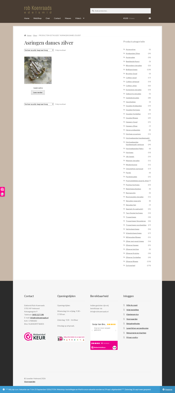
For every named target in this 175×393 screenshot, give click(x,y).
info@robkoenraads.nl (39, 317)
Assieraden (130, 57)
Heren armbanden (133, 130)
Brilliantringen (131, 70)
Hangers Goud (131, 122)
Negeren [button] (168, 389)
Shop (35, 35)
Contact (57, 18)
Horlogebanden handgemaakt (138, 138)
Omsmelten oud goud (134, 169)
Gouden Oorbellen (133, 114)
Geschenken (131, 102)
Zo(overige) (130, 265)
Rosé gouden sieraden (134, 197)
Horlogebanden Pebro (134, 149)
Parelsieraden (131, 177)
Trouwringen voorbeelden (136, 225)
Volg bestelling (132, 310)
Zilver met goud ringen (135, 241)
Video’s (78, 18)
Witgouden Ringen (133, 237)
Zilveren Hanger (132, 245)
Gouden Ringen (132, 118)
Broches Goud (131, 74)
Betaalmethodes (133, 323)
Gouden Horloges (133, 110)
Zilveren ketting (132, 249)
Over (48, 18)
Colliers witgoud (132, 82)
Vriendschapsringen (134, 233)
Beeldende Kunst (133, 61)
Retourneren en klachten (136, 333)
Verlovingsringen (132, 229)
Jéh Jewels (130, 157)
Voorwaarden (132, 319)
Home (26, 18)
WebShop (37, 18)
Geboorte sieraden (133, 94)
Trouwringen (131, 217)
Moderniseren (131, 165)
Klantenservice (132, 314)
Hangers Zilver (132, 126)
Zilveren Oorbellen (133, 257)
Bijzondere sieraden (134, 65)
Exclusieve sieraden (133, 90)
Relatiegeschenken (133, 189)
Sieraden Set (131, 205)
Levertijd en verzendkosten (137, 328)
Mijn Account (132, 305)
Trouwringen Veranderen (136, 221)
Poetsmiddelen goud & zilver (137, 181)
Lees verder (37, 92)
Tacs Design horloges (134, 213)
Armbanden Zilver (133, 53)
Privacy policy (132, 337)
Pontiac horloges (133, 185)
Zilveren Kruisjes (132, 253)
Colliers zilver (131, 86)
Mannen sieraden (133, 161)
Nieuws (68, 18)
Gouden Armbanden (134, 106)
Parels (128, 173)
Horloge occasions (133, 134)
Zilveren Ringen (132, 261)
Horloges (129, 152)
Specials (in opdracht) (134, 209)
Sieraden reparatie (133, 201)
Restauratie (130, 193)
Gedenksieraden (132, 98)
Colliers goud (131, 78)
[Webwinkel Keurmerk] (34, 336)
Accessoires (130, 49)
